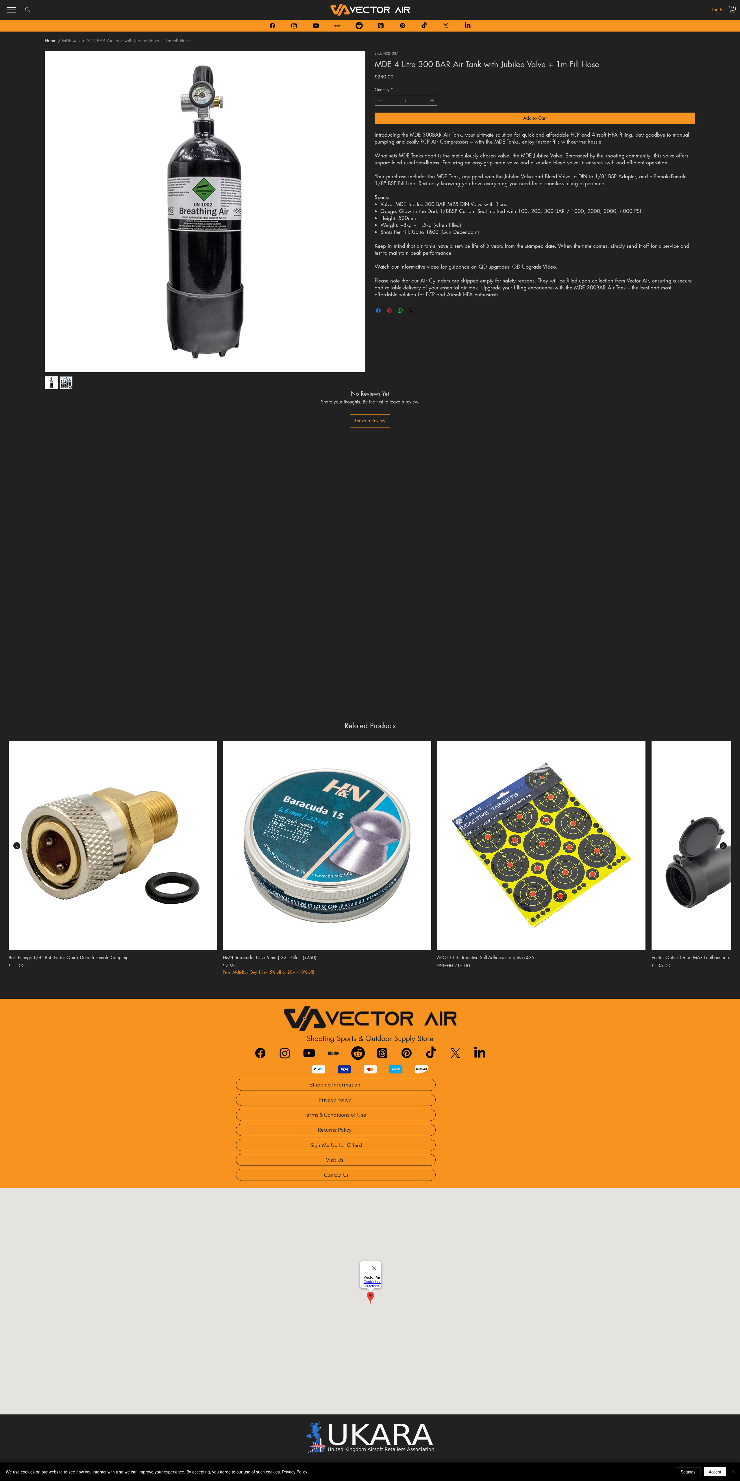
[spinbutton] (406, 100)
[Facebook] (272, 25)
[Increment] (432, 100)
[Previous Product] (16, 845)
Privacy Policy (294, 1472)
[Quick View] (113, 845)
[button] (732, 9)
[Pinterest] (402, 25)
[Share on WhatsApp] (400, 310)
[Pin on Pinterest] (389, 310)
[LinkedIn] (467, 25)
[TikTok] (424, 25)
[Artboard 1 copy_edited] (337, 25)
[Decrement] (379, 100)
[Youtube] (315, 25)
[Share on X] (411, 310)
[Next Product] (723, 845)
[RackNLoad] (333, 1053)
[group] (370, 858)
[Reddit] (359, 25)
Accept (715, 1472)
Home (50, 41)
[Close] (733, 1471)
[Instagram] (294, 25)
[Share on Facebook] (378, 310)
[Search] (28, 10)
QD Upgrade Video (534, 266)
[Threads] (380, 25)
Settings (688, 1472)
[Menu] (11, 10)
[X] (445, 25)
